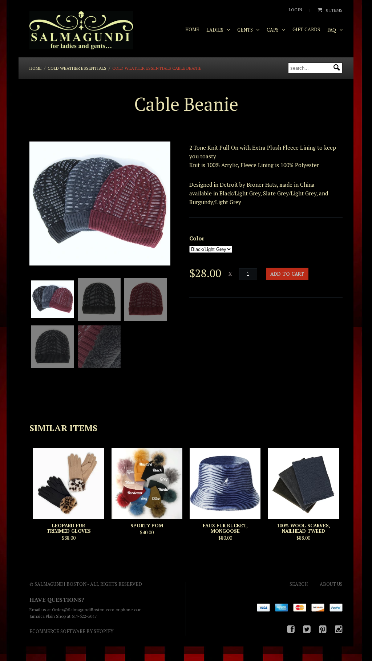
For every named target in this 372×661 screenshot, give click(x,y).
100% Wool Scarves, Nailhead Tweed (303, 528)
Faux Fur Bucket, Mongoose (225, 528)
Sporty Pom (146, 525)
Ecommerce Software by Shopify (71, 631)
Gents (245, 30)
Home (192, 29)
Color (196, 238)
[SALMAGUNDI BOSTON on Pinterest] (323, 629)
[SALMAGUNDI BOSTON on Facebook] (291, 629)
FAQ (332, 30)
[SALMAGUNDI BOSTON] (81, 30)
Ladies (215, 30)
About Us (331, 584)
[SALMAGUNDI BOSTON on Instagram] (339, 629)
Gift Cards (306, 29)
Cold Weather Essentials (77, 68)
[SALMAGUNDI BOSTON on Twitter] (307, 629)
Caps (273, 30)
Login (295, 9)
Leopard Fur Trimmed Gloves (68, 528)
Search (299, 584)
